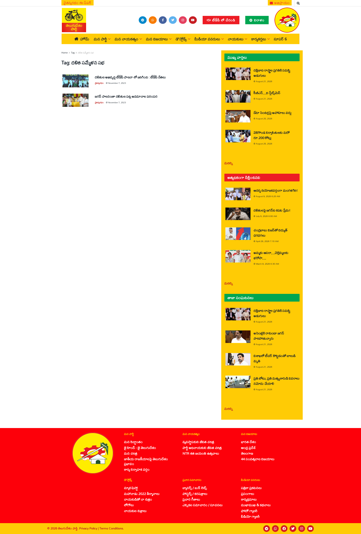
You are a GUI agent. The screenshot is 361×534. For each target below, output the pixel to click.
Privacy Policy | (89, 528)
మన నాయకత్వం (126, 39)
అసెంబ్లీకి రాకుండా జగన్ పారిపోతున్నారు (269, 336)
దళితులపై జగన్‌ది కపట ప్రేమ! (272, 210)
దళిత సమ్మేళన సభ (86, 52)
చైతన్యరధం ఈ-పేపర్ (78, 2)
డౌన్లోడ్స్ (181, 39)
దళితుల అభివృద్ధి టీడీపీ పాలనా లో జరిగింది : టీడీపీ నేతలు (130, 77)
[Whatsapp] (275, 528)
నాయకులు (236, 39)
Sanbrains (352, 528)
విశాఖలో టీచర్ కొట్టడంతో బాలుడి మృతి (275, 358)
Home (64, 52)
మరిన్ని (228, 162)
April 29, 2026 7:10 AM (267, 241)
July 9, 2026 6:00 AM (266, 216)
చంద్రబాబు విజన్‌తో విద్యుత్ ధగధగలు (270, 233)
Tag (73, 52)
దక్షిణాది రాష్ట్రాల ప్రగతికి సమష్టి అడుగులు (272, 73)
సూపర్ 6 (280, 39)
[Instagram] (301, 528)
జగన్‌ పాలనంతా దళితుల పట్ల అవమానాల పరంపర (126, 96)
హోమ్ (84, 39)
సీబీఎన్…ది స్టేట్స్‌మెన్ (267, 92)
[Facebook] (284, 528)
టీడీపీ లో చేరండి (223, 20)
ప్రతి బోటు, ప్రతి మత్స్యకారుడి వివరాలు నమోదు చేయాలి (277, 381)
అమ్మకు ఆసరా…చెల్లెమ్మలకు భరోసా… (271, 255)
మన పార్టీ (100, 39)
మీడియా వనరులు (207, 39)
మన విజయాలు (157, 39)
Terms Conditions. (111, 528)
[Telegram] (266, 528)
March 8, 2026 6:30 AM (267, 264)
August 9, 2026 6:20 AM (268, 196)
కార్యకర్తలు (258, 39)
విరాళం (258, 20)
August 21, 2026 (264, 81)
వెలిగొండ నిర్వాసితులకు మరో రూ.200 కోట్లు (272, 135)
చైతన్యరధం (99, 83)
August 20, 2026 (264, 118)
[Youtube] (310, 528)
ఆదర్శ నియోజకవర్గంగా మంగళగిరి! (276, 190)
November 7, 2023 (117, 83)
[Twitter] (293, 528)
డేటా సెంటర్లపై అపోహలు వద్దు (273, 112)
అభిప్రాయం (281, 2)
